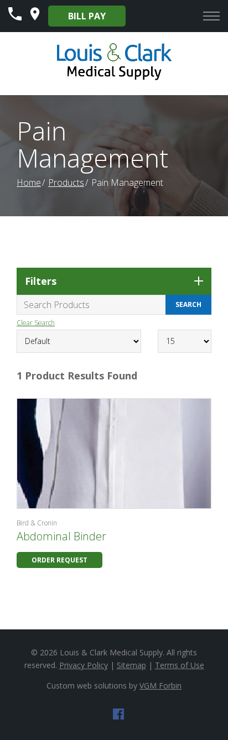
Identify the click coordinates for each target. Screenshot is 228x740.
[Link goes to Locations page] (35, 17)
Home (29, 182)
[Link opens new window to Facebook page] (118, 716)
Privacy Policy (83, 665)
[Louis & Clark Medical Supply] (114, 78)
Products (66, 182)
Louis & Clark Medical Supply (111, 652)
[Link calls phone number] (15, 17)
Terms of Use (179, 665)
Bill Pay (87, 16)
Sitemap (131, 665)
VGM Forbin (160, 685)
